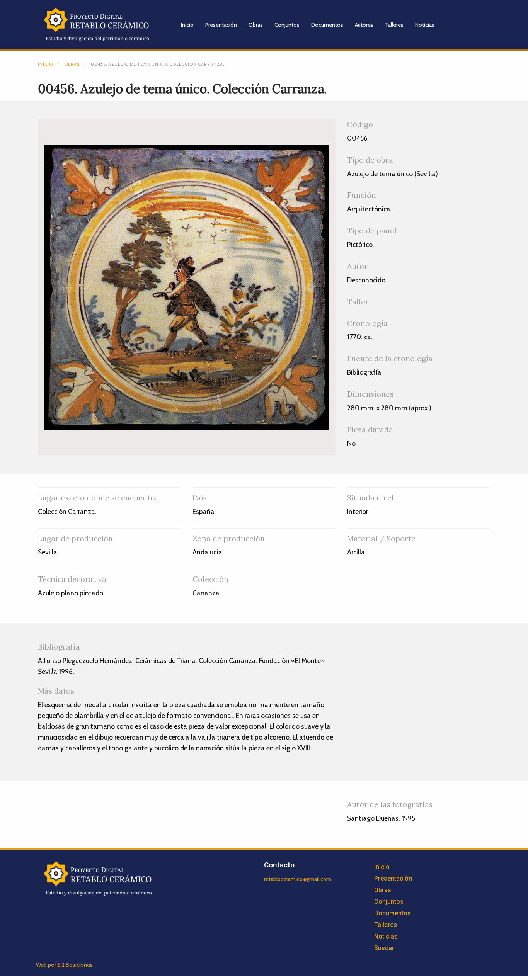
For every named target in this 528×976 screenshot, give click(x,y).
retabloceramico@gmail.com (297, 879)
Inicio (187, 24)
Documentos (327, 24)
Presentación (221, 24)
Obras (256, 24)
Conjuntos (287, 24)
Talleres (394, 24)
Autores (364, 24)
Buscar (384, 948)
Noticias (424, 24)
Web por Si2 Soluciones (64, 964)
